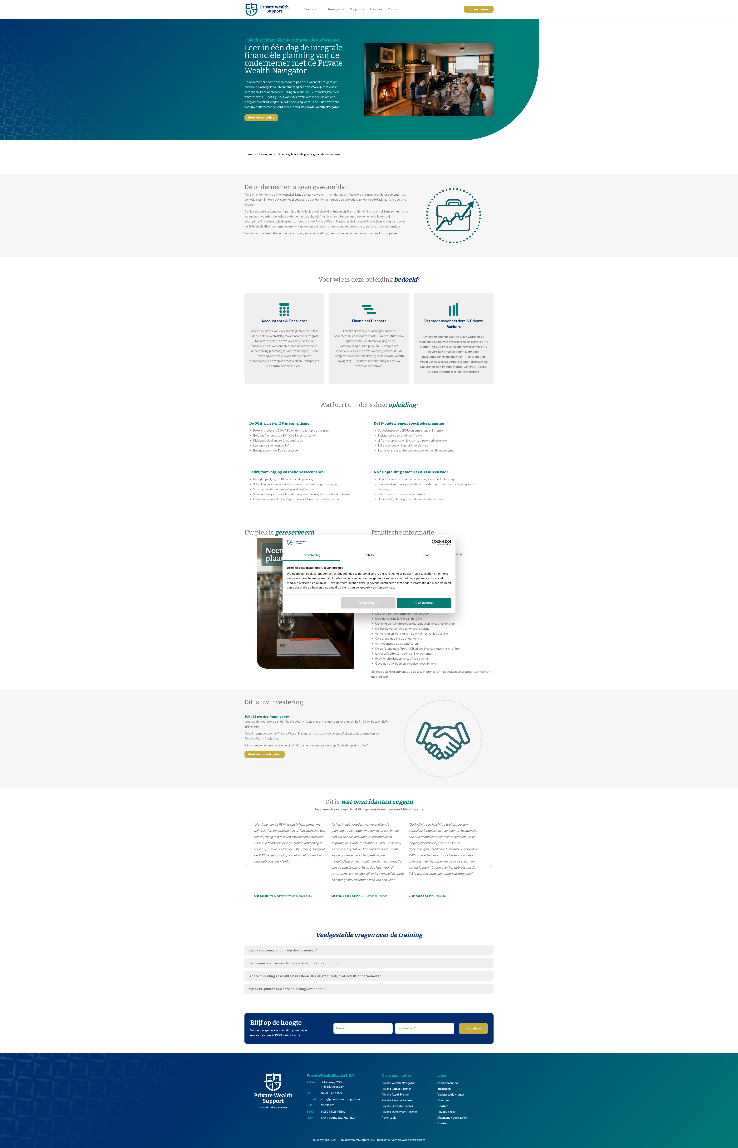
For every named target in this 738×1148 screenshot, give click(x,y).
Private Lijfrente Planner (397, 1106)
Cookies (442, 1123)
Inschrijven (473, 1028)
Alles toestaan (424, 602)
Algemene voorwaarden (452, 1117)
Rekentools (388, 1117)
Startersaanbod (447, 1083)
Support (355, 9)
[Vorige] (247, 866)
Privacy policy (446, 1112)
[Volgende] (491, 866)
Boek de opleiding (261, 117)
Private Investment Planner (399, 1112)
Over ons (376, 9)
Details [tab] (369, 555)
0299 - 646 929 (331, 1093)
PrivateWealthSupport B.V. (357, 1140)
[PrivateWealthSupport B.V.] (266, 9)
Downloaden (479, 9)
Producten (311, 9)
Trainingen (334, 9)
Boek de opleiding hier (264, 754)
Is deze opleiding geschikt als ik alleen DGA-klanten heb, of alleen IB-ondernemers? (314, 976)
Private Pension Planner (396, 1100)
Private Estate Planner (396, 1089)
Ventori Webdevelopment (408, 1140)
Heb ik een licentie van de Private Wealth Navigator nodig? (294, 963)
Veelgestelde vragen (450, 1094)
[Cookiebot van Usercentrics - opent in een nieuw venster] (434, 542)
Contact (393, 9)
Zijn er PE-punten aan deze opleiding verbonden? (286, 989)
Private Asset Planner (395, 1094)
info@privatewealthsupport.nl (340, 1099)
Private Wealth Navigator (398, 1083)
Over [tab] (426, 555)
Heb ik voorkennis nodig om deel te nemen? (282, 950)
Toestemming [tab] (311, 555)
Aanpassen (366, 602)
